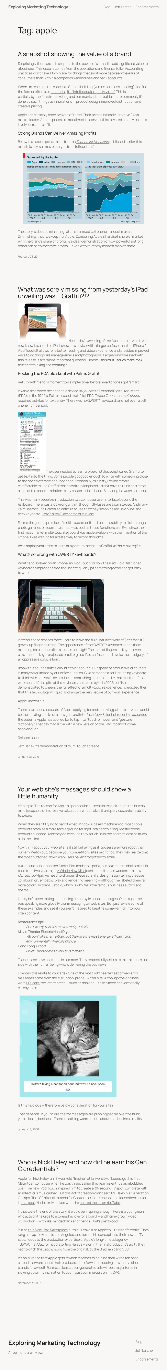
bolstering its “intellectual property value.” (83, 91)
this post (28, 1202)
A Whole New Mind (71, 870)
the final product (109, 1244)
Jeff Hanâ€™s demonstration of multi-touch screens (59, 746)
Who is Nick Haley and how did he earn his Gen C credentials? (82, 1165)
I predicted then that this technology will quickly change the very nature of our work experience (82, 689)
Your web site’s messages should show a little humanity (74, 792)
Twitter (90, 978)
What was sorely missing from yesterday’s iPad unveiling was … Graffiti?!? (83, 292)
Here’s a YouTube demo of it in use (68, 513)
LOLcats (32, 982)
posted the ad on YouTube (100, 1202)
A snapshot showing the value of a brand (74, 53)
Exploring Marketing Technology (38, 7)
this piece (48, 1229)
